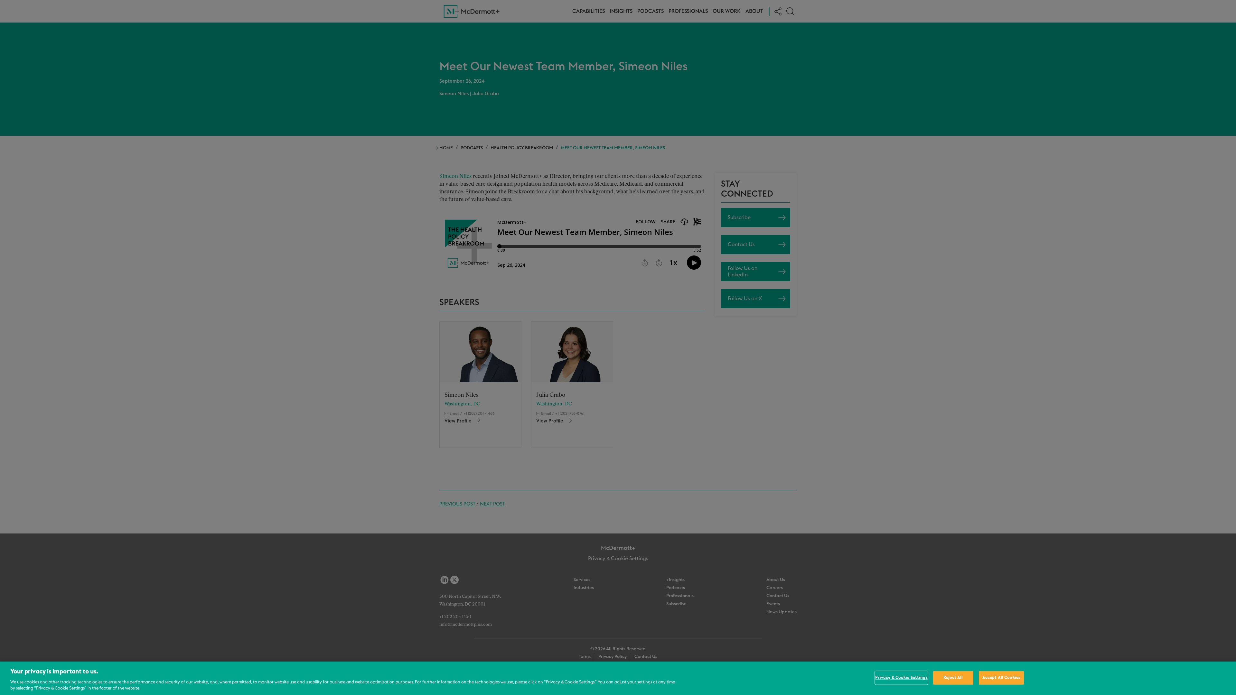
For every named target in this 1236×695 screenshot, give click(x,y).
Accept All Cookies (1001, 678)
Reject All (953, 678)
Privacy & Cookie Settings (901, 678)
